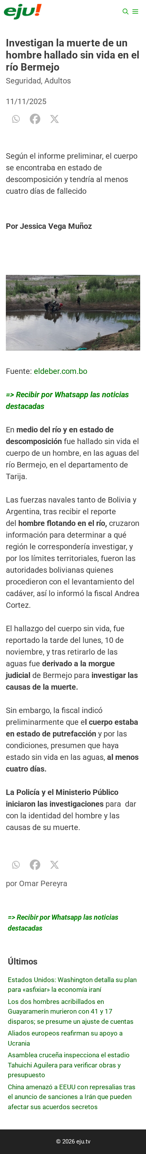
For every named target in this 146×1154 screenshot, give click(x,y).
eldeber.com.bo (60, 371)
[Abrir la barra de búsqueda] (125, 11)
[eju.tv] (23, 11)
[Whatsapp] (16, 119)
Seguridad (23, 80)
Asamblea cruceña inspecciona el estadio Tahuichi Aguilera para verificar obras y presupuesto (69, 1065)
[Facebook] (35, 119)
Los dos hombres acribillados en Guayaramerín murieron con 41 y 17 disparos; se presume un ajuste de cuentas (71, 1011)
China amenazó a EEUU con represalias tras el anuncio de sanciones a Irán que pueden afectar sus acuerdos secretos (71, 1097)
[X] (54, 119)
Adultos (57, 80)
